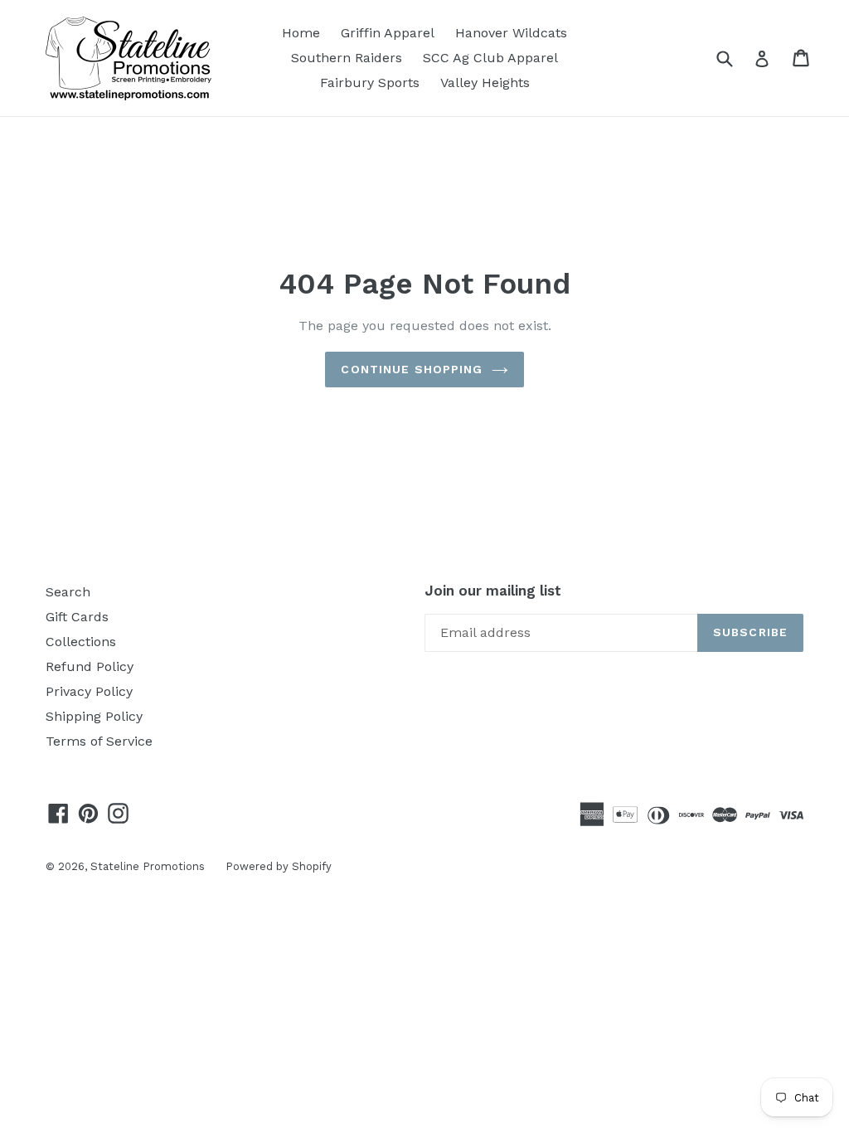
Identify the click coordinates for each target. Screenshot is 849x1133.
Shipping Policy (94, 716)
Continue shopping (412, 369)
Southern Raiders (346, 58)
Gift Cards (77, 617)
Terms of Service (99, 741)
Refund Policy (89, 666)
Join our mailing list (492, 590)
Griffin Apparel (387, 33)
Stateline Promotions (147, 866)
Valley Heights (485, 82)
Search (68, 592)
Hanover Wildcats (511, 33)
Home (301, 33)
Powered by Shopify (279, 866)
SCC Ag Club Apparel (490, 58)
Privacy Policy (89, 691)
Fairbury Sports (370, 82)
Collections (81, 641)
